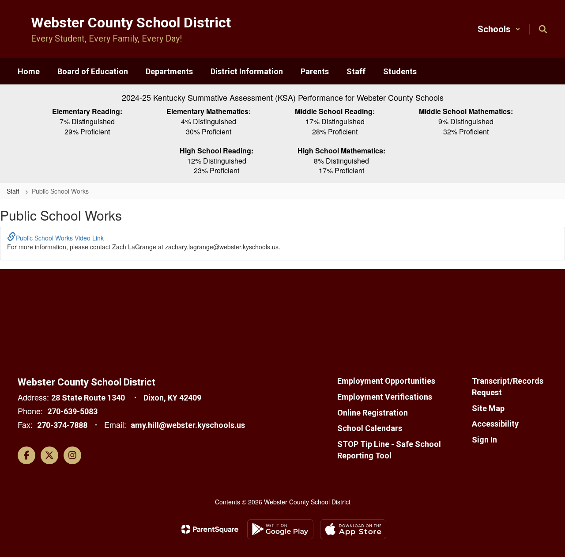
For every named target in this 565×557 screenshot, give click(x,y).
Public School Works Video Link (60, 237)
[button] (499, 29)
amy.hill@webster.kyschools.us (188, 425)
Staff (14, 191)
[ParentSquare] (210, 529)
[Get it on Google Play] (280, 529)
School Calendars (369, 428)
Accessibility (495, 423)
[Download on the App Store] (353, 529)
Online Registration (372, 412)
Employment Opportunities (386, 380)
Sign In (484, 439)
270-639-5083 (72, 411)
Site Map (488, 408)
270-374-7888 (62, 425)
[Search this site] (543, 29)
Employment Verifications (384, 396)
